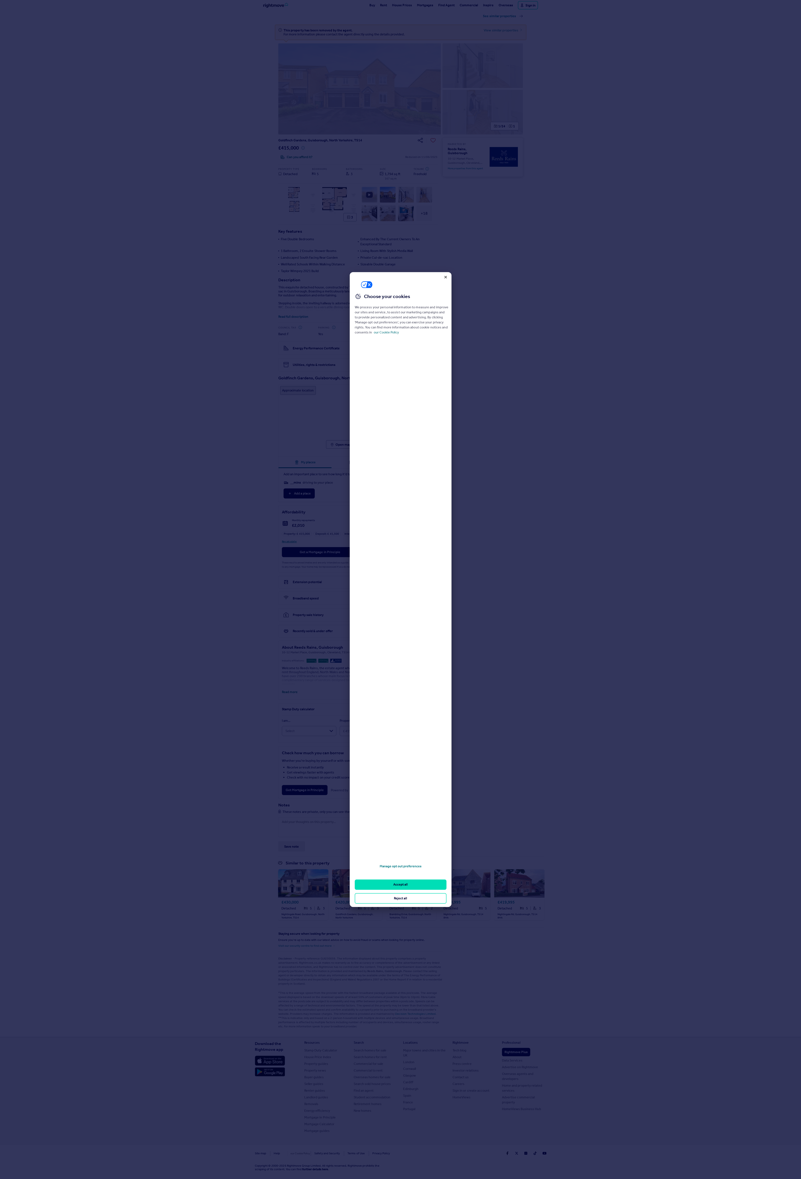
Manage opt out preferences (401, 866)
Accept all (400, 885)
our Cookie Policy (386, 332)
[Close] (445, 277)
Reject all (400, 898)
